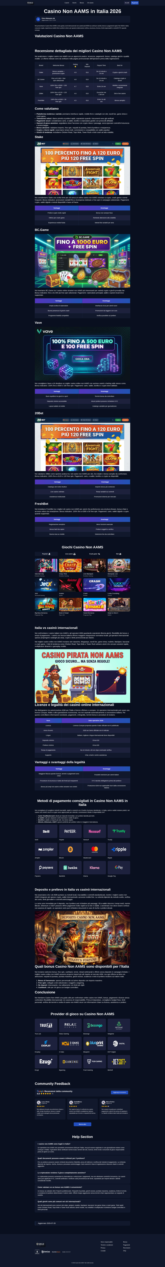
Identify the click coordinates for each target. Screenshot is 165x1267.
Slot (117, 554)
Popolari (45, 554)
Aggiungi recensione (119, 1092)
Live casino (69, 554)
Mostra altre (82, 1124)
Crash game (93, 554)
